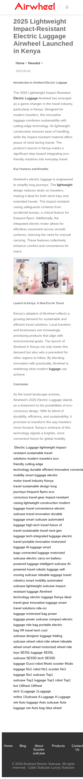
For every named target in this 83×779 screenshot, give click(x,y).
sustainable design (36, 486)
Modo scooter (54, 663)
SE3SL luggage (31, 652)
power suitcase (37, 619)
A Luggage (46, 697)
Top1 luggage (36, 680)
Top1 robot (55, 680)
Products (58, 746)
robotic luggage (47, 569)
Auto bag (38, 708)
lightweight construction (41, 503)
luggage (55, 369)
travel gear (36, 497)
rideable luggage (50, 575)
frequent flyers (37, 492)
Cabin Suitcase (39, 767)
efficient (47, 469)
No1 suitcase (35, 674)
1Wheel (24, 686)
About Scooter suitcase (39, 749)
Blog (23, 746)
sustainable (35, 453)
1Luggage (28, 691)
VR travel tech (30, 630)
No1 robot (33, 669)
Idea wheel (54, 708)
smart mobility (36, 580)
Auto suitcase (49, 702)
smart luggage (35, 475)
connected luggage (35, 553)
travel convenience (39, 508)
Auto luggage (28, 702)
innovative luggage (43, 602)
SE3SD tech (35, 658)
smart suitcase (36, 519)
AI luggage (34, 547)
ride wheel (51, 641)
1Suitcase (30, 697)
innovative (61, 469)
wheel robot (34, 641)
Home (20, 63)
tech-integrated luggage (43, 536)
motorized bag (36, 613)
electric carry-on (38, 558)
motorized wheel (53, 647)
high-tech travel (37, 525)
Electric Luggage (25, 98)
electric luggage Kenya (46, 597)
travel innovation (38, 514)
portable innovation (36, 541)
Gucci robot (34, 663)
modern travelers (39, 458)
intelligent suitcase (53, 564)
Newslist (34, 63)
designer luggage (39, 636)
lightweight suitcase (40, 586)
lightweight (64, 185)
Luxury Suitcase (62, 767)
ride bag (32, 625)
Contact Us (77, 747)
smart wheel (32, 647)
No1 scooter (50, 669)
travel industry (33, 480)
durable (35, 469)
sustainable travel (35, 530)
